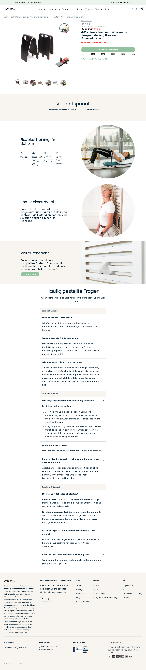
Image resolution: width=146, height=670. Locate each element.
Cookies (126, 597)
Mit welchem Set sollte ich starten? (60, 494)
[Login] (137, 9)
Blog (78, 597)
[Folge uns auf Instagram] (48, 598)
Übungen (80, 589)
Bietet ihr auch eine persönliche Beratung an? (65, 554)
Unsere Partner (82, 601)
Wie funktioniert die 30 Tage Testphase (62, 362)
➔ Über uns (30, 274)
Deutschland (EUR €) (14, 647)
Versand (96, 589)
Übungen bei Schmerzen (61, 9)
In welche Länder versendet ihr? (58, 317)
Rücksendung (99, 593)
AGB (125, 589)
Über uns (80, 593)
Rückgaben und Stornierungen (106, 597)
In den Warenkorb (108, 49)
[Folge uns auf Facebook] (43, 598)
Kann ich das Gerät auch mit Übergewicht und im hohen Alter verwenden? (70, 461)
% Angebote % (102, 9)
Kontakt (96, 585)
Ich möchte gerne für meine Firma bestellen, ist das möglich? (68, 532)
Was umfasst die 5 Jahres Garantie (60, 338)
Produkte (41, 9)
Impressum (128, 585)
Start (6, 17)
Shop (78, 585)
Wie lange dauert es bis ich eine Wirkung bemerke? (68, 400)
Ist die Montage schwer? (54, 445)
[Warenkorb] (141, 9)
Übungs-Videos (84, 9)
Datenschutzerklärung (132, 593)
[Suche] (132, 9)
